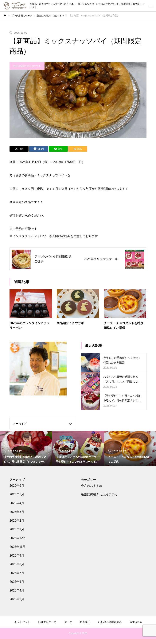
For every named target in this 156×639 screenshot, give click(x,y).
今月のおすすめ (91, 485)
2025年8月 (17, 564)
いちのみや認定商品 (110, 621)
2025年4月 (17, 590)
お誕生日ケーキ (47, 621)
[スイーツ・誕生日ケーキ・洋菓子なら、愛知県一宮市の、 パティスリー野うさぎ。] (15, 5)
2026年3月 (17, 511)
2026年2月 (17, 520)
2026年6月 (17, 485)
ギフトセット (22, 621)
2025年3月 (17, 599)
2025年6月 (17, 581)
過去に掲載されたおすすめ (27, 66)
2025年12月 (18, 538)
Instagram (136, 621)
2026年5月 (17, 494)
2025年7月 (17, 573)
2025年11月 (17, 546)
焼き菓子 (85, 621)
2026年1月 (17, 529)
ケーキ (68, 621)
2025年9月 (17, 555)
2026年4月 (17, 503)
